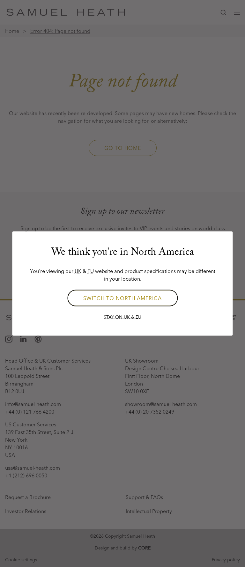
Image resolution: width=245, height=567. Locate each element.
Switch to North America (122, 298)
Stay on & (122, 317)
